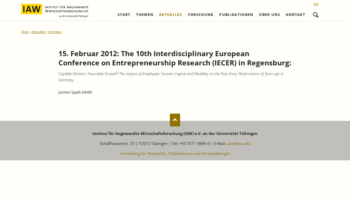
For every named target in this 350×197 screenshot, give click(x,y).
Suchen (315, 14)
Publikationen (236, 14)
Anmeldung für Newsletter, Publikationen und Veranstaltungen (175, 153)
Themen (144, 14)
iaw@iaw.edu (238, 143)
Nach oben (175, 120)
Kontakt (295, 14)
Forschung (201, 14)
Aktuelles (170, 14)
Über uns (269, 14)
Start (124, 14)
